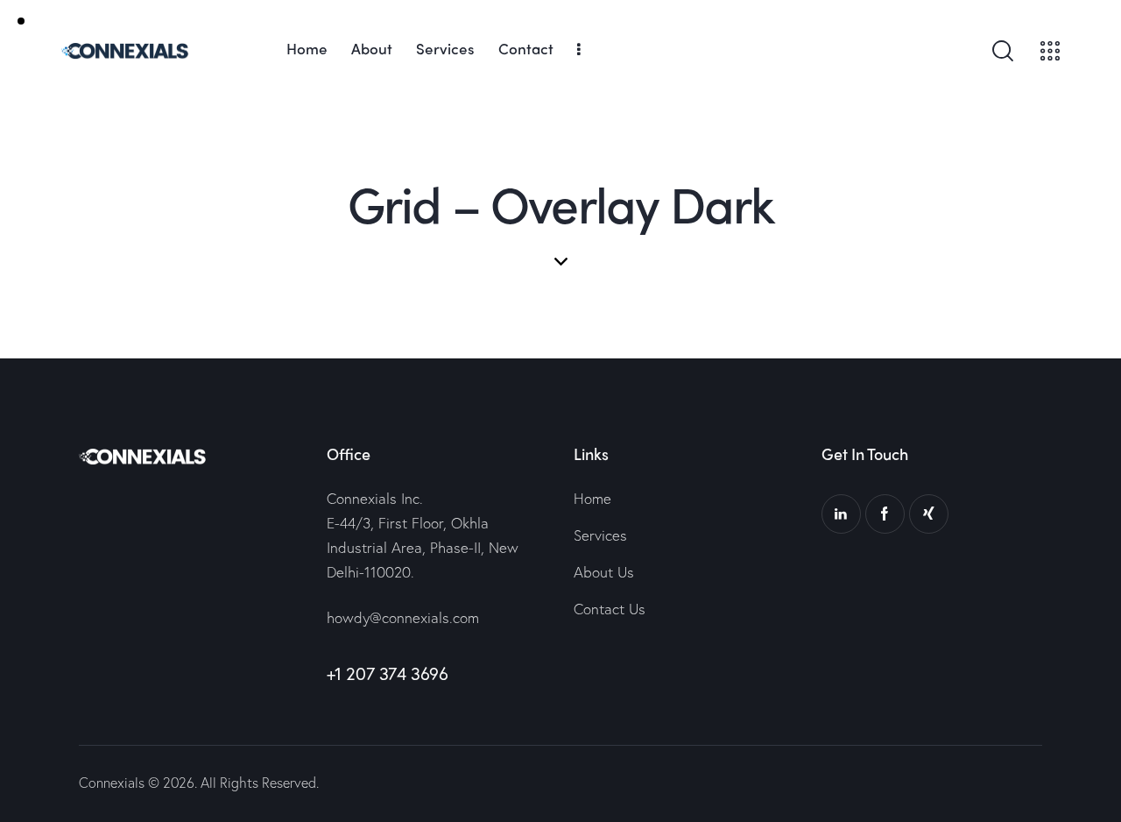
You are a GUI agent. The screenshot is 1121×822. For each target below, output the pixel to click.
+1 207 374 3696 (387, 673)
